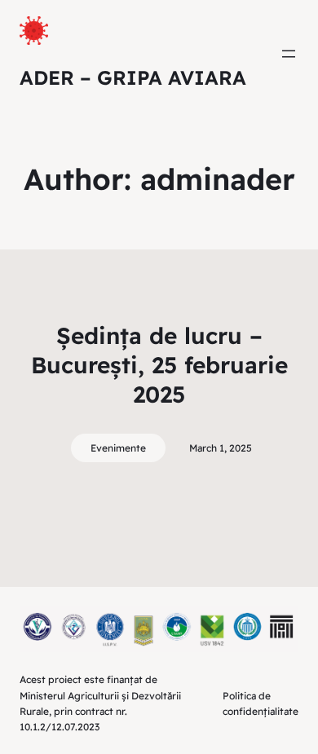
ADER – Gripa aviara (133, 77)
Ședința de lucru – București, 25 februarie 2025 (159, 365)
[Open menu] (288, 54)
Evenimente (118, 448)
